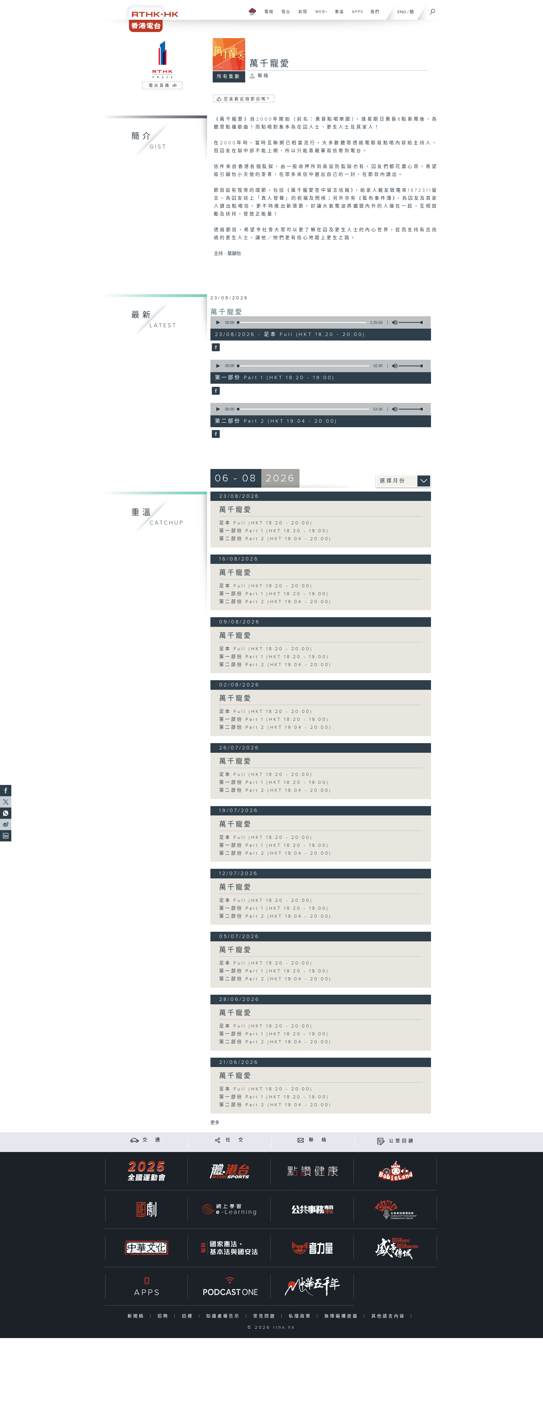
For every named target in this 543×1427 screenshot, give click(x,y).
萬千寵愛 (226, 312)
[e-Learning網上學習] (229, 1209)
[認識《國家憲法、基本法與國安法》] (229, 1248)
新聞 (300, 15)
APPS (355, 15)
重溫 (337, 15)
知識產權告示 (224, 1316)
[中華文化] (146, 1248)
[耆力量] (312, 1248)
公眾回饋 (402, 1141)
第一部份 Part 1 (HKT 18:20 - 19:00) (274, 531)
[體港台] (229, 1171)
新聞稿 (137, 1316)
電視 (266, 15)
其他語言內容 (389, 1316)
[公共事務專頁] (312, 1209)
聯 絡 (318, 1140)
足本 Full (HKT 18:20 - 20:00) (266, 523)
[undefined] (252, 11)
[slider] (411, 322)
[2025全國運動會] (146, 1171)
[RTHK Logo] (150, 16)
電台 (283, 15)
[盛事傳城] (396, 1248)
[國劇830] (146, 1209)
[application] (318, 322)
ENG (401, 12)
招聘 (164, 1316)
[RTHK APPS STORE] (146, 1286)
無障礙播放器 (342, 1316)
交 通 (152, 1140)
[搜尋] (432, 10)
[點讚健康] (312, 1171)
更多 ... (217, 1122)
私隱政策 (301, 1316)
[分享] (218, 1140)
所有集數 (229, 76)
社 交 (235, 1140)
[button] (218, 322)
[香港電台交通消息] (134, 1140)
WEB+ (319, 15)
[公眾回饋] (381, 1141)
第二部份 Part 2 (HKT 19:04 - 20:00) (275, 539)
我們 (373, 15)
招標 (189, 1316)
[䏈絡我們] (301, 1140)
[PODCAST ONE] (229, 1286)
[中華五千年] (312, 1286)
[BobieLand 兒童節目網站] (396, 1171)
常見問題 (265, 1316)
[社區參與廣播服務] (396, 1209)
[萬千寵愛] (215, 348)
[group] (393, 322)
